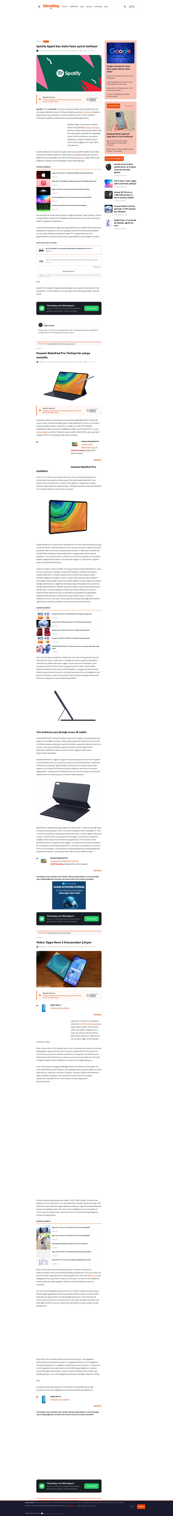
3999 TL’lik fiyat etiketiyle (91, 1024)
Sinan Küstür (43, 51)
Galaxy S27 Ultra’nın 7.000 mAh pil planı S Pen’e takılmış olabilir (124, 195)
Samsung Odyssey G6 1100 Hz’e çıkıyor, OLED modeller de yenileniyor (120, 83)
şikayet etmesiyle (93, 127)
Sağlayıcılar (72, 1505)
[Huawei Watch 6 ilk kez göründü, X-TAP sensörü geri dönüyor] (109, 209)
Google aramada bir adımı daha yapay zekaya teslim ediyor (118, 69)
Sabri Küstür (43, 362)
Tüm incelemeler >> (129, 106)
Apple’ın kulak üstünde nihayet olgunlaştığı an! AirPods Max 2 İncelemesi (117, 143)
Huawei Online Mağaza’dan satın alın (64, 861)
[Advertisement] (69, 1431)
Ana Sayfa (38, 41)
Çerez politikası (92, 1505)
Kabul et (141, 1506)
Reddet (133, 1506)
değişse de (80, 157)
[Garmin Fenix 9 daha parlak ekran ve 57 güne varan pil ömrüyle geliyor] (109, 167)
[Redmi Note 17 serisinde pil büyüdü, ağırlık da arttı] (109, 223)
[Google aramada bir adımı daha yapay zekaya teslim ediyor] (121, 53)
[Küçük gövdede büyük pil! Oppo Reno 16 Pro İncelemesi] (120, 120)
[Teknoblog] (51, 6)
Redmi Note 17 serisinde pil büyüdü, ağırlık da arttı (125, 223)
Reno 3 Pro (94, 1275)
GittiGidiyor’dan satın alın (60, 1008)
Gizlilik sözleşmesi (82, 1505)
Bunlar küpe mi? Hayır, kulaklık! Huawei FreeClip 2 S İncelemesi (120, 150)
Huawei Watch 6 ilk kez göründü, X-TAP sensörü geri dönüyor (120, 89)
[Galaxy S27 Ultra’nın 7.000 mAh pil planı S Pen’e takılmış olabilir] (109, 195)
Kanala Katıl (91, 308)
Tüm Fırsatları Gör (68, 271)
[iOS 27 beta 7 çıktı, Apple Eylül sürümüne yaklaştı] (109, 184)
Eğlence (46, 41)
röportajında (89, 112)
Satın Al (48, 251)
